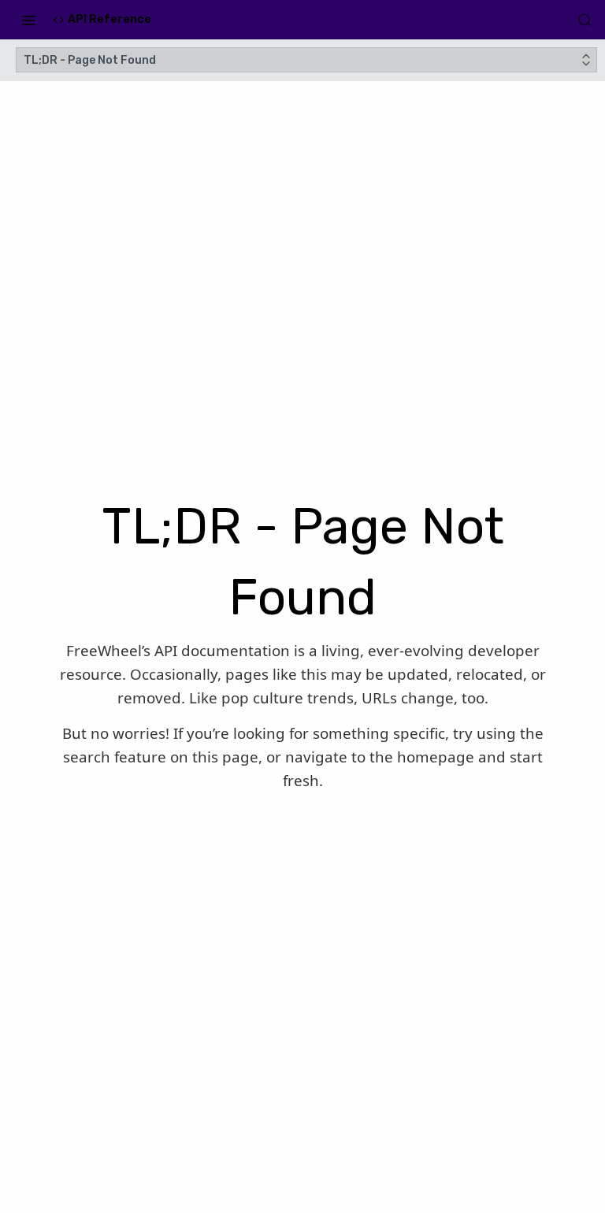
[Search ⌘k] (584, 19)
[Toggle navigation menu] (28, 19)
